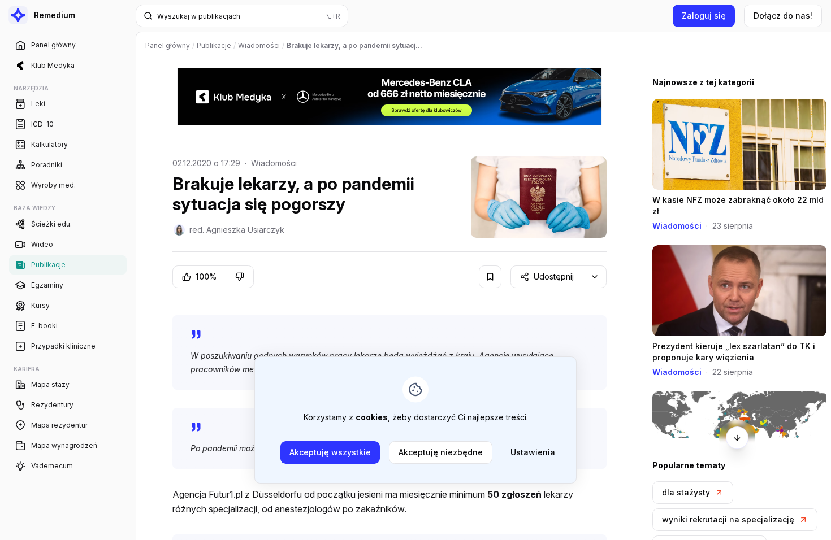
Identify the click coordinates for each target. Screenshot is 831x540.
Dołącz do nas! (783, 15)
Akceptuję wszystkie (330, 452)
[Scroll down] (737, 437)
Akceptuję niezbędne (441, 452)
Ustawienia (532, 452)
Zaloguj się (704, 15)
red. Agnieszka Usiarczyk (236, 229)
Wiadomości (274, 163)
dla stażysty (686, 492)
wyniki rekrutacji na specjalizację (728, 519)
